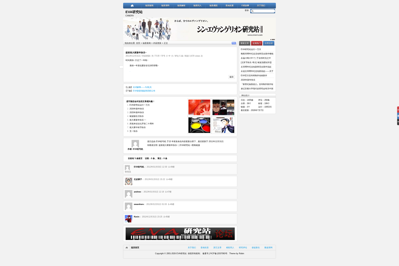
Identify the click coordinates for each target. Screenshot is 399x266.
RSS (234, 43)
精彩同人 (230, 247)
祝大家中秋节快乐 (138, 127)
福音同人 (197, 5)
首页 (138, 43)
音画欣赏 (230, 5)
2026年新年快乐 (137, 109)
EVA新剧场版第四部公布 (144, 91)
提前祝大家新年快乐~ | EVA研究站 (174, 145)
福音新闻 (149, 5)
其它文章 (217, 247)
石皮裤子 (138, 179)
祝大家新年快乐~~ (138, 120)
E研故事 (245, 5)
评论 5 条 (179, 56)
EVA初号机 (138, 149)
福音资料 (165, 5)
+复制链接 (195, 145)
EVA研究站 (134, 12)
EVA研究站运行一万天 (140, 105)
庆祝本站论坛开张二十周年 (142, 123)
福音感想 (213, 5)
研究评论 (243, 247)
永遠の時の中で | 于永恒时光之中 (256, 58)
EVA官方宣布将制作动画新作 (254, 75)
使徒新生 (256, 247)
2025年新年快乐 (137, 112)
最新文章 (245, 43)
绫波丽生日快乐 (137, 116)
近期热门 (257, 43)
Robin (241, 253)
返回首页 (135, 247)
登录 (247, 10)
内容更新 (157, 43)
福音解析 (181, 5)
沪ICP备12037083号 (218, 253)
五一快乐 (134, 131)
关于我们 (261, 5)
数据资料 (268, 247)
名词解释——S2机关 (142, 87)
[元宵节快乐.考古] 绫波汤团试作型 (256, 62)
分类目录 (269, 43)
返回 (231, 77)
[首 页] (132, 5)
